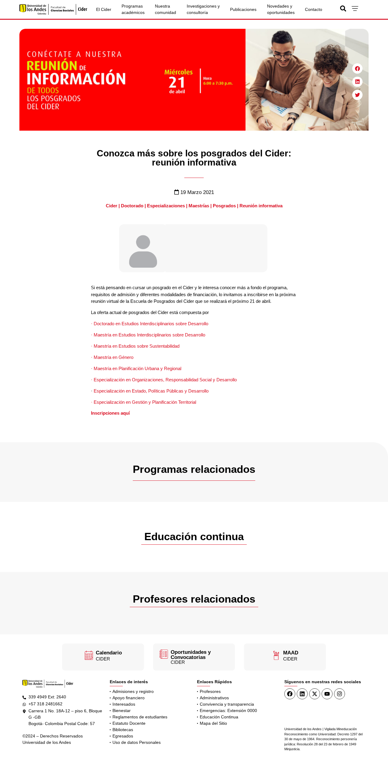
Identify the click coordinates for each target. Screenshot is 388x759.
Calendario (109, 653)
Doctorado (132, 205)
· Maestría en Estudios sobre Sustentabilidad (135, 346)
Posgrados (224, 205)
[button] (357, 68)
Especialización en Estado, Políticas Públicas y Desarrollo (150, 390)
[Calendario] (88, 655)
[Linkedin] (302, 693)
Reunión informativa (261, 205)
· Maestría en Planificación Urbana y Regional (136, 368)
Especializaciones (166, 205)
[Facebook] (289, 693)
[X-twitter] (314, 693)
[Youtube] (327, 693)
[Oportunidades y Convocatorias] (163, 654)
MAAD (290, 653)
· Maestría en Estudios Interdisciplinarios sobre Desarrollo (148, 334)
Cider (111, 205)
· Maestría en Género (112, 357)
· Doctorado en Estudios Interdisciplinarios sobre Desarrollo (149, 323)
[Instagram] (339, 693)
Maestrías (199, 205)
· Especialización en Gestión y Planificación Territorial (143, 402)
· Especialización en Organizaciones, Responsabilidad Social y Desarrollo (164, 379)
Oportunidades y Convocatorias (191, 654)
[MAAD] (276, 655)
